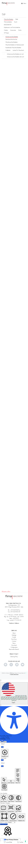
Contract (14, 641)
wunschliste (9, 842)
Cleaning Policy (14, 656)
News (14, 643)
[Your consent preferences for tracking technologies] (25, 841)
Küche (19, 30)
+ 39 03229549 (14, 610)
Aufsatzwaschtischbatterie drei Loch (15, 56)
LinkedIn (17, 664)
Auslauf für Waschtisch (18, 50)
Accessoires (13, 30)
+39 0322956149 (15, 611)
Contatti (14, 637)
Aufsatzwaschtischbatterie (11, 36)
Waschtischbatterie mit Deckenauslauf (14, 44)
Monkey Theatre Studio (14, 674)
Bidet (17, 19)
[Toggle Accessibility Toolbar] (0, 680)
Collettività (7, 50)
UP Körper (6, 33)
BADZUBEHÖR (7, 24)
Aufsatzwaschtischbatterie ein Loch (15, 54)
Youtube (22, 664)
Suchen (21, 842)
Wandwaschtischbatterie (11, 42)
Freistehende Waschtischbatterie (13, 47)
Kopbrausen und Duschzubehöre (12, 27)
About (14, 633)
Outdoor (6, 30)
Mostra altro (6, 591)
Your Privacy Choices (12, 839)
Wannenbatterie (8, 22)
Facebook (5, 664)
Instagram (11, 664)
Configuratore (14, 647)
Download (14, 645)
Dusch (15, 22)
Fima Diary (14, 639)
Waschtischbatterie (8, 19)
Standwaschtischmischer (11, 39)
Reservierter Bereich (14, 649)
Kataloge (14, 635)
